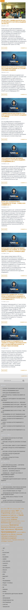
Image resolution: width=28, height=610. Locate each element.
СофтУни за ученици (5, 519)
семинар (19, 534)
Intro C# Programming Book (11, 390)
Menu (2, 1)
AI (3, 550)
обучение (19, 529)
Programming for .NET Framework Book (14, 414)
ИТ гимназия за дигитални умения (13, 593)
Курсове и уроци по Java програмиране (14, 451)
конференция (19, 527)
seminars (5, 589)
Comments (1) (24, 182)
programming (6, 580)
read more (4, 48)
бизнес (5, 591)
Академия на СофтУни (8, 515)
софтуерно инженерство (18, 539)
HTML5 (4, 572)
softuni (13, 513)
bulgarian (5, 557)
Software (18, 513)
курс (2, 529)
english (5, 570)
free (19, 508)
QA (3, 587)
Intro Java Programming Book (11, 392)
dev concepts (6, 567)
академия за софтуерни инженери (10, 521)
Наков (21, 515)
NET (17, 510)
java (4, 574)
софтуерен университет (9, 536)
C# (8, 508)
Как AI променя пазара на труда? (12, 490)
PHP (21, 511)
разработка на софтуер (8, 534)
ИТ (17, 515)
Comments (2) (24, 48)
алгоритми (22, 521)
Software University (8, 476)
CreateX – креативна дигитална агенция (14, 468)
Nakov (13, 511)
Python (5, 585)
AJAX (2, 508)
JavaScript (7, 511)
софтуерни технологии (6, 539)
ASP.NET (5, 508)
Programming (5, 513)
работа (23, 532)
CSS (11, 508)
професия (19, 532)
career (4, 559)
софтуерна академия (8, 538)
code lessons (6, 561)
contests (5, 563)
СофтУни (14, 517)
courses (5, 565)
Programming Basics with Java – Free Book (14, 404)
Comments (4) (24, 139)
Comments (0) (24, 275)
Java (2, 511)
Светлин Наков (5, 517)
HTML (22, 508)
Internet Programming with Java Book (13, 388)
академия (14, 519)
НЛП (4, 596)
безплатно (14, 525)
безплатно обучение (8, 527)
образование (9, 529)
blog (4, 554)
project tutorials (8, 583)
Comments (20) (23, 322)
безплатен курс (6, 523)
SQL (22, 513)
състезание (4, 541)
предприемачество (8, 600)
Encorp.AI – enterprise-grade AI (11, 470)
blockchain (6, 552)
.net (4, 548)
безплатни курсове (16, 522)
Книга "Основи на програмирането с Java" (15, 416)
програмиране (8, 531)
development (15, 508)
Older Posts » (24, 376)
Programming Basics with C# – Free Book (14, 402)
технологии (10, 541)
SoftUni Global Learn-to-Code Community (14, 445)
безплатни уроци (5, 525)
